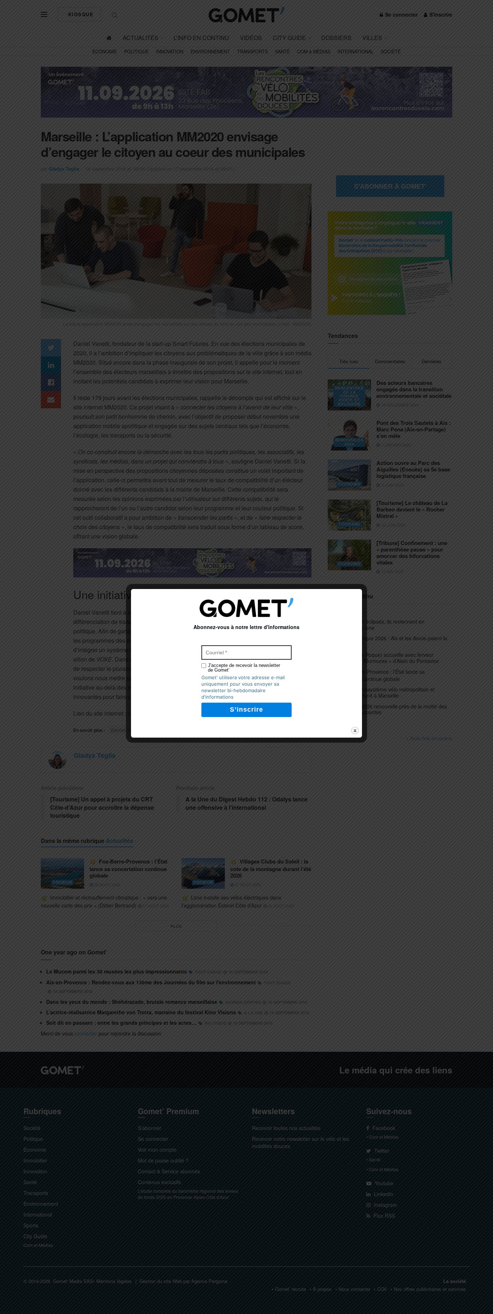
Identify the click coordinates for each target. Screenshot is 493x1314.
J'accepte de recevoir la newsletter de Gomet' (244, 667)
